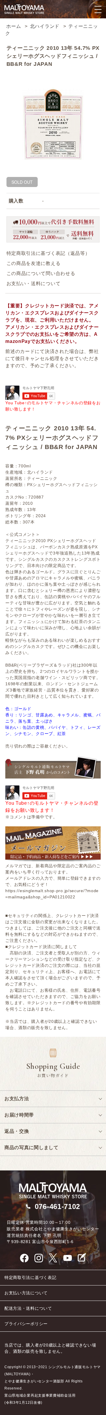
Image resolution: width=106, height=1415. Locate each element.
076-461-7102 (57, 1206)
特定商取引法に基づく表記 (30, 1277)
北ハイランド (44, 26)
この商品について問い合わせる (40, 273)
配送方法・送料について (28, 1308)
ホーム (13, 26)
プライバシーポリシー (26, 1323)
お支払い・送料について (33, 283)
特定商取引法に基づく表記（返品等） (48, 253)
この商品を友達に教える (33, 263)
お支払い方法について (26, 1293)
